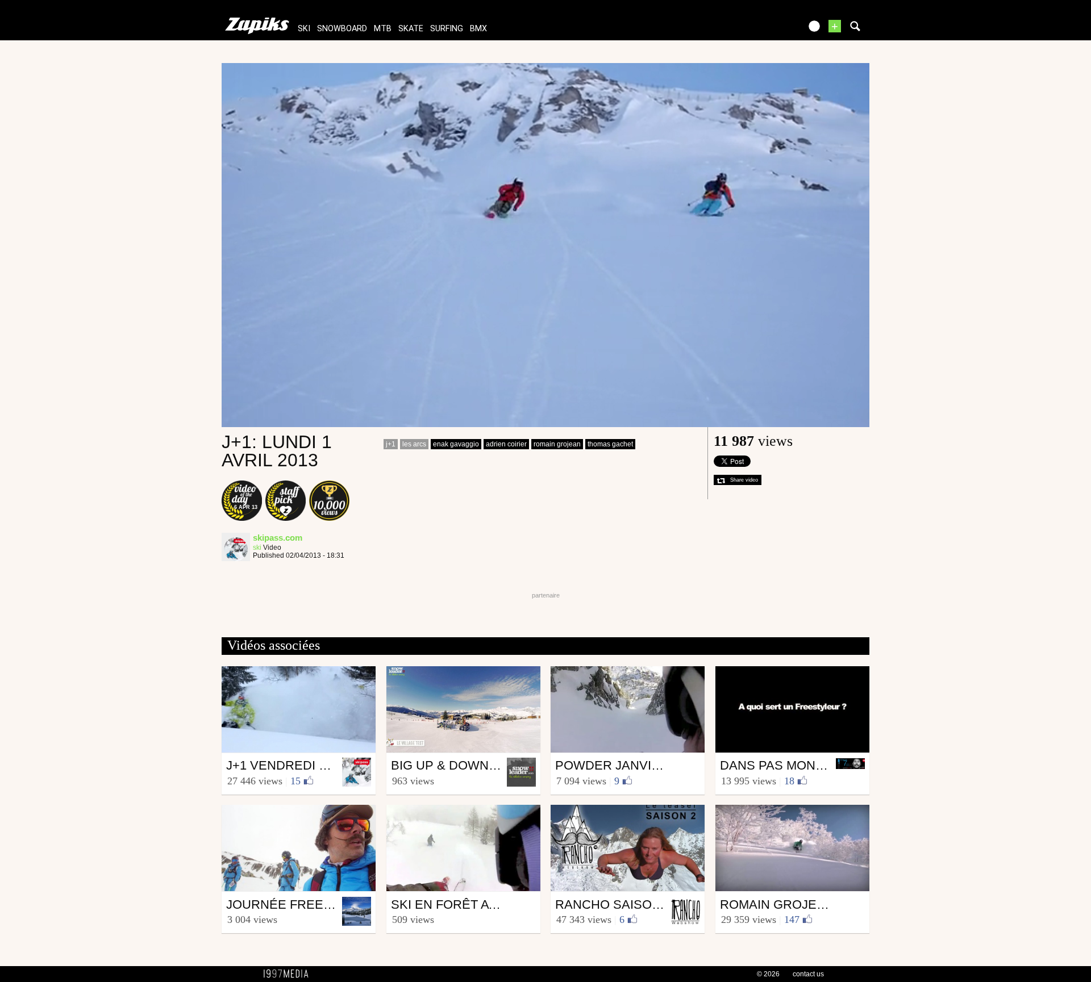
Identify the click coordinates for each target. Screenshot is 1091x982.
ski (304, 29)
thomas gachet (610, 444)
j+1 (390, 444)
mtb (383, 29)
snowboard (342, 29)
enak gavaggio (456, 444)
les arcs (414, 444)
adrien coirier (506, 444)
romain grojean (557, 444)
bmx (478, 29)
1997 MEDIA (289, 974)
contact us (808, 974)
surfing (446, 29)
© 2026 (768, 974)
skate (410, 29)
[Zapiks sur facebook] (768, 30)
